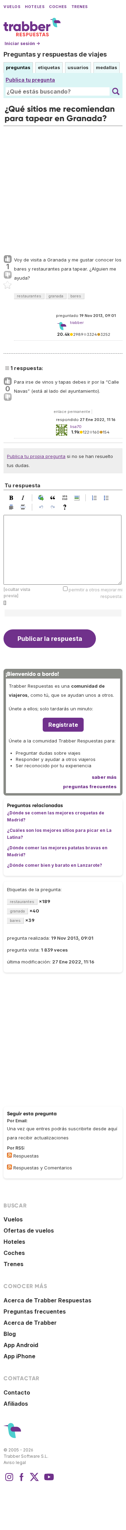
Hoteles (34, 7)
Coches (57, 7)
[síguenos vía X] (34, 1480)
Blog (10, 1333)
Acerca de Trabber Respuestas (47, 1300)
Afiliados (16, 1403)
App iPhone (19, 1356)
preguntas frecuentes (90, 786)
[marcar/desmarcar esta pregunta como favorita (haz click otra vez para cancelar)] (8, 285)
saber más (104, 777)
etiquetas (49, 67)
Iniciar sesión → (22, 43)
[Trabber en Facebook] (21, 1480)
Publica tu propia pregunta (36, 456)
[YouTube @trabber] (48, 1480)
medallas (106, 67)
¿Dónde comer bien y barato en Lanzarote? (54, 865)
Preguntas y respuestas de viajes (55, 54)
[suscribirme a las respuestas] (9, 1155)
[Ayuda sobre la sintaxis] (66, 507)
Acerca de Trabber (30, 1322)
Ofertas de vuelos (29, 1230)
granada (55, 296)
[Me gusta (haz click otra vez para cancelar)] (8, 259)
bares (75, 296)
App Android (21, 1344)
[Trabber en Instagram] (9, 1480)
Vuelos (12, 7)
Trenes (79, 7)
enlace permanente (72, 411)
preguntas (18, 67)
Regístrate (63, 724)
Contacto (17, 1392)
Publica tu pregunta (30, 80)
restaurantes (29, 296)
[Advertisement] (63, 189)
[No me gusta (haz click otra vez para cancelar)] (8, 275)
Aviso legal (15, 1462)
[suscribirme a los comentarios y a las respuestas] (9, 1167)
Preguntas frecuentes (35, 1311)
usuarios (78, 67)
